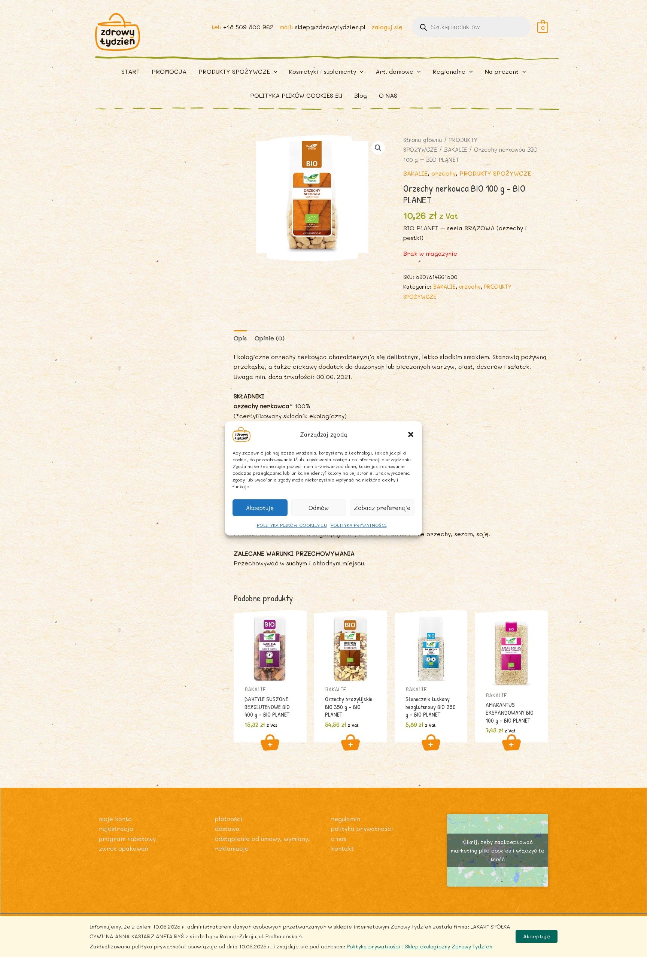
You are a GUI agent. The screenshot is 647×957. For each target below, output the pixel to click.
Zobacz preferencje (382, 507)
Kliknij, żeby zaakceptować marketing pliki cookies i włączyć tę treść (497, 850)
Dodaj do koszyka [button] (270, 742)
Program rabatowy (127, 838)
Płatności (229, 819)
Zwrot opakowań (123, 848)
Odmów (319, 507)
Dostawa (227, 828)
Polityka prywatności (362, 828)
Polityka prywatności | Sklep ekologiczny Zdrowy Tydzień (419, 946)
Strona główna (422, 139)
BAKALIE (455, 149)
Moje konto (115, 819)
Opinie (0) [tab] (270, 338)
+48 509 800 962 (248, 27)
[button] (410, 434)
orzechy (443, 173)
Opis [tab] (240, 338)
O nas (338, 838)
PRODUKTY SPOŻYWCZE (495, 173)
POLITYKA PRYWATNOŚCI (359, 525)
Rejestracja (116, 828)
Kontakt (342, 848)
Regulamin (345, 819)
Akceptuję (260, 507)
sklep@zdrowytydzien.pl (330, 27)
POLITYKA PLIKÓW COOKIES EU (292, 525)
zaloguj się (387, 27)
